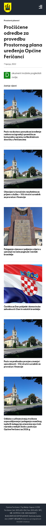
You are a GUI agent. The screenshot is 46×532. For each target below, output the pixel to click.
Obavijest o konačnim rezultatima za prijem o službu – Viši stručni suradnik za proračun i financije (22, 194)
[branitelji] (23, 208)
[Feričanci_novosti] (23, 91)
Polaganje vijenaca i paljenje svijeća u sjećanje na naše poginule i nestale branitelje (22, 252)
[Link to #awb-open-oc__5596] (40, 7)
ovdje (14, 77)
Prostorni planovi (11, 21)
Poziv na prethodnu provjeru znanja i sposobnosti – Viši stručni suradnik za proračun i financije (22, 364)
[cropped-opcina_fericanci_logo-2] (8, 4)
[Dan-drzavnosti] (23, 265)
